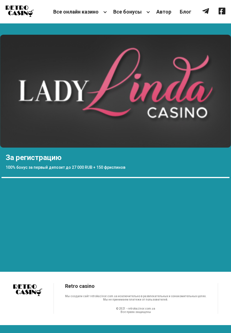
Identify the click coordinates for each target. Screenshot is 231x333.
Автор (163, 12)
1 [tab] (4, 177)
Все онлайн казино (76, 12)
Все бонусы (127, 12)
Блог (185, 12)
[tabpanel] (115, 105)
